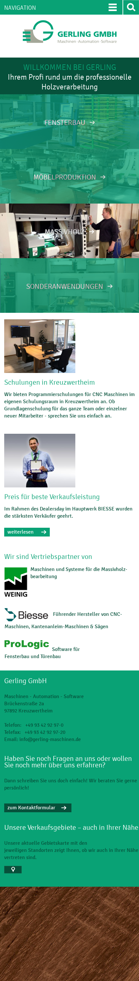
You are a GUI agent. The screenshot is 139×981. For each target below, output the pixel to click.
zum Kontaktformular (31, 807)
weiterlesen (20, 532)
